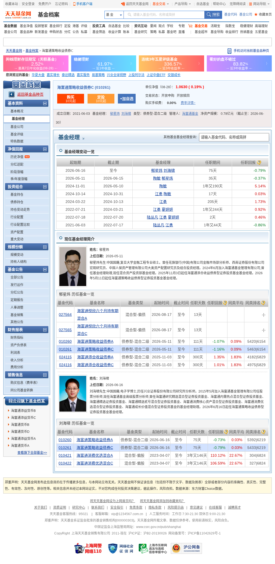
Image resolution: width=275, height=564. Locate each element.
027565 (65, 330)
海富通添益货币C (23, 418)
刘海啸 (126, 114)
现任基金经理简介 (79, 239)
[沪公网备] (186, 548)
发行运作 (16, 285)
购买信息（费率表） (24, 383)
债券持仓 (16, 202)
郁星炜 (115, 114)
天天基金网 (14, 51)
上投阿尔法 (136, 75)
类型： (150, 114)
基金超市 (201, 32)
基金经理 (18, 119)
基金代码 (230, 14)
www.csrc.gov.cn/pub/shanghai (158, 527)
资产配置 (16, 232)
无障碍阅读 (238, 4)
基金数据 (10, 26)
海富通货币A (20, 446)
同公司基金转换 (21, 390)
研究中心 (78, 507)
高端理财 (261, 26)
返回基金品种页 (30, 94)
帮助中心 (219, 4)
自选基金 (202, 4)
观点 (161, 26)
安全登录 (28, 4)
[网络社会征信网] (120, 548)
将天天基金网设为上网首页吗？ (112, 501)
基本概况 (16, 111)
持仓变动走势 (20, 210)
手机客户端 (84, 4)
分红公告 (16, 292)
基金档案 (48, 15)
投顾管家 (41, 26)
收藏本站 (11, 4)
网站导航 (259, 4)
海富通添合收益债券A (95, 357)
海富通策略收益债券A (95, 341)
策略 (153, 32)
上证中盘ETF (156, 75)
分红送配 (16, 164)
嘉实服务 (83, 75)
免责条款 (135, 507)
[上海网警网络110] (88, 548)
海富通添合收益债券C (95, 365)
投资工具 (98, 26)
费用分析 (16, 367)
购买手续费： (170, 103)
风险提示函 (176, 507)
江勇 (158, 194)
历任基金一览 (76, 294)
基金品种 (26, 32)
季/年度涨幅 (18, 179)
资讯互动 (140, 26)
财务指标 (16, 338)
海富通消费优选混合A (95, 455)
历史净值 (16, 157)
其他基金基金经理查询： (181, 137)
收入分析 (16, 360)
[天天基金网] (18, 15)
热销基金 (246, 32)
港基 (76, 26)
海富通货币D (20, 432)
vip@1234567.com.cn (127, 514)
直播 (181, 32)
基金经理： (111, 114)
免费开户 (44, 4)
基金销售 (16, 315)
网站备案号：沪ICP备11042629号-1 (194, 533)
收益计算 (114, 32)
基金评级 (16, 134)
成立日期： (73, 114)
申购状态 (55, 32)
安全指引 (116, 507)
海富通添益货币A (23, 439)
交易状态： (167, 96)
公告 (76, 32)
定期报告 (16, 300)
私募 (84, 32)
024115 (65, 357)
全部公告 (16, 277)
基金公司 (245, 14)
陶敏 (157, 178)
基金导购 (217, 32)
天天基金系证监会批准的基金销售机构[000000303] (97, 520)
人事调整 (16, 307)
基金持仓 (16, 195)
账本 (126, 32)
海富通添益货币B (23, 411)
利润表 (15, 353)
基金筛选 (98, 32)
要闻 (153, 26)
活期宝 (215, 26)
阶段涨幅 (16, 172)
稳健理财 (246, 26)
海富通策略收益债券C (95, 349)
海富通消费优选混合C (95, 463)
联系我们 (97, 507)
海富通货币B (20, 425)
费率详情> (188, 103)
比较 (126, 26)
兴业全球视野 (116, 75)
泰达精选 (68, 75)
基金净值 (26, 26)
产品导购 (181, 4)
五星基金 (261, 32)
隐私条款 (155, 507)
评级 (84, 26)
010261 (65, 349)
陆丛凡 (152, 217)
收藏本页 (263, 14)
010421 (65, 455)
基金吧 (171, 32)
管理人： (183, 114)
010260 (65, 341)
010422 (65, 463)
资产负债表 (18, 345)
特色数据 (16, 141)
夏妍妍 (167, 209)
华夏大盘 (38, 75)
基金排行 (55, 26)
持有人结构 (18, 262)
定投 (67, 26)
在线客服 (215, 507)
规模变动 (16, 255)
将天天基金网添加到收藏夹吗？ (162, 501)
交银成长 (174, 75)
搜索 (213, 15)
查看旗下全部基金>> (32, 453)
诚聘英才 (234, 507)
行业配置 (16, 217)
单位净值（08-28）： (174, 87)
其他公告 (16, 322)
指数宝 (230, 26)
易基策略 (98, 75)
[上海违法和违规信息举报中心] (153, 548)
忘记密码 (61, 4)
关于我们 (40, 507)
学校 (170, 26)
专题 (181, 26)
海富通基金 (190, 114)
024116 (65, 365)
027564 (65, 314)
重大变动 (16, 239)
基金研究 (140, 32)
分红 (67, 32)
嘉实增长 (53, 75)
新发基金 (41, 32)
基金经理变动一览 (79, 151)
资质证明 (59, 507)
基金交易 (159, 4)
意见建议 (196, 507)
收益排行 (231, 32)
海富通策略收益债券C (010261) (83, 87)
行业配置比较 (20, 225)
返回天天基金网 (137, 4)
